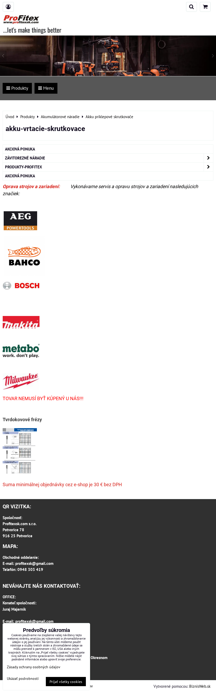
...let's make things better (32, 29)
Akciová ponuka (20, 149)
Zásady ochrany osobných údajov (33, 666)
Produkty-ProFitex (23, 166)
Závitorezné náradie (25, 157)
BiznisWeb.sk (199, 686)
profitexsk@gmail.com (34, 563)
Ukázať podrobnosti (23, 678)
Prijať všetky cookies (66, 681)
